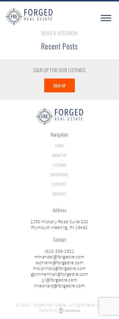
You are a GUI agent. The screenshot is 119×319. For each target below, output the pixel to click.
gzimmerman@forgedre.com (59, 274)
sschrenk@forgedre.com (60, 262)
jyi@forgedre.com (59, 280)
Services (59, 184)
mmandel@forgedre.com (59, 257)
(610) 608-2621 (59, 251)
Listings (59, 165)
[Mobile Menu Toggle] (106, 18)
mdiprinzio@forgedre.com (59, 268)
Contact (59, 194)
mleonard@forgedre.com (59, 285)
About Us (59, 155)
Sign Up (59, 86)
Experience (59, 174)
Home (59, 145)
